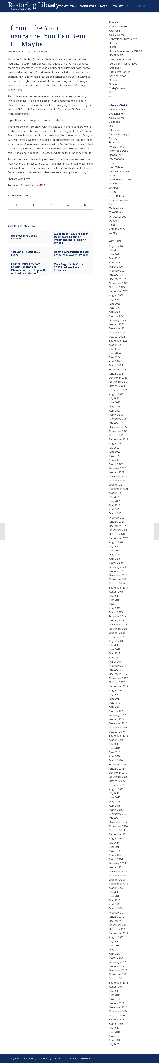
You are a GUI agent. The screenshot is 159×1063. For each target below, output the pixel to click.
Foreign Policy (117, 146)
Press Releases (117, 196)
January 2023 (116, 423)
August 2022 (116, 443)
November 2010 (118, 1011)
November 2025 (118, 283)
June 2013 (114, 896)
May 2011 (114, 999)
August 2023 (116, 394)
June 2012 (114, 945)
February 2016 (117, 764)
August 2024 (116, 345)
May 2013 (114, 900)
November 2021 (118, 480)
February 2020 (117, 567)
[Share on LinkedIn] (67, 204)
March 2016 (116, 760)
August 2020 (116, 542)
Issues (112, 163)
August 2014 (116, 838)
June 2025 (114, 303)
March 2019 (116, 612)
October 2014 (117, 830)
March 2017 (116, 711)
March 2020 (116, 563)
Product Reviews (118, 200)
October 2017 (117, 682)
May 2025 (114, 307)
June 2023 (114, 402)
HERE (42, 185)
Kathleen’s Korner (119, 72)
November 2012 (118, 925)
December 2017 (118, 674)
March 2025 (116, 316)
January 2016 (116, 768)
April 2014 (115, 855)
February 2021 (117, 517)
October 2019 (117, 583)
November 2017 (118, 678)
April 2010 (115, 1040)
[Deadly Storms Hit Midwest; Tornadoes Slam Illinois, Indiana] (2, 531)
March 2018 (116, 661)
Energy (113, 138)
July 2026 (114, 250)
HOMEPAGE (116, 55)
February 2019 (117, 616)
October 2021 (117, 484)
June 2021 (114, 501)
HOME (112, 47)
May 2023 (114, 406)
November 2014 (118, 826)
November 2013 (118, 875)
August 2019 (116, 591)
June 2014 (114, 846)
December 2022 (118, 427)
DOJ (111, 126)
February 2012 (117, 962)
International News (120, 59)
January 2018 (116, 670)
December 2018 (118, 624)
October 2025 (117, 287)
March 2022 (116, 464)
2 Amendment (117, 113)
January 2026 (116, 275)
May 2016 (114, 752)
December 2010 (118, 1007)
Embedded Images (119, 134)
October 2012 (117, 929)
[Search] (128, 6)
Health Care (116, 155)
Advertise (114, 30)
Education (114, 130)
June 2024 (114, 353)
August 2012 (116, 937)
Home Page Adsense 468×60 (125, 51)
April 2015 (115, 805)
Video (112, 224)
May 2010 (114, 1036)
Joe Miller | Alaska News (123, 63)
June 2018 (114, 649)
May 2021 (114, 505)
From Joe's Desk (118, 150)
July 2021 (114, 497)
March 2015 (116, 810)
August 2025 (116, 295)
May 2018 (114, 653)
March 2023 (116, 415)
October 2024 (117, 336)
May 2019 (114, 604)
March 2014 (116, 859)
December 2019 (118, 575)
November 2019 (118, 579)
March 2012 (116, 958)
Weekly (113, 233)
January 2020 (116, 571)
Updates (114, 220)
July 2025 (114, 299)
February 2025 (117, 320)
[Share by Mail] (84, 204)
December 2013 (118, 871)
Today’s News (117, 88)
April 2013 (115, 904)
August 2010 (116, 1023)
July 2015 (114, 793)
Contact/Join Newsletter (123, 39)
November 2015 (118, 776)
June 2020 (114, 550)
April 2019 (115, 608)
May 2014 (114, 851)
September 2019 (118, 587)
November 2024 (118, 332)
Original (113, 187)
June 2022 (114, 451)
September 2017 (118, 686)
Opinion (113, 84)
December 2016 (118, 723)
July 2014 (114, 842)
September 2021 (118, 489)
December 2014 (118, 822)
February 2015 (117, 814)
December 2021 (118, 476)
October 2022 (117, 435)
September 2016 (118, 735)
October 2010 (117, 1015)
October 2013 (117, 879)
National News (117, 76)
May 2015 (114, 801)
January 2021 (116, 521)
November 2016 (118, 727)
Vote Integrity (117, 229)
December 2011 (118, 970)
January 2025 (116, 324)
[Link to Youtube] (139, 6)
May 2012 (114, 949)
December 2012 (118, 921)
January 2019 (116, 620)
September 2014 (118, 834)
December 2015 (118, 772)
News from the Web (120, 179)
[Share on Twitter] (33, 204)
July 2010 (114, 1027)
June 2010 (114, 1032)
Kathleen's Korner (119, 171)
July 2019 (114, 596)
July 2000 (114, 1044)
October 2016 (117, 731)
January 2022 (116, 472)
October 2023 (117, 386)
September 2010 (118, 1019)
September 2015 (118, 785)
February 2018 (117, 665)
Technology (116, 208)
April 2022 (115, 460)
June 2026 (114, 254)
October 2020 (117, 534)
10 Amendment (118, 109)
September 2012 (118, 933)
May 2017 (114, 702)
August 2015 (116, 789)
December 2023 (118, 377)
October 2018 (117, 632)
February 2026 (117, 270)
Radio (112, 204)
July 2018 (114, 645)
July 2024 (114, 349)
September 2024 (118, 340)
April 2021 (115, 509)
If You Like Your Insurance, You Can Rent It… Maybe (47, 36)
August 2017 (116, 690)
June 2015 (114, 797)
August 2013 (116, 888)
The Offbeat (116, 212)
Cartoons (114, 122)
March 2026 (116, 266)
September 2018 (118, 637)
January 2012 (116, 966)
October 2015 (117, 781)
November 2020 (118, 530)
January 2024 (116, 373)
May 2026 (114, 258)
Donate (113, 43)
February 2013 (117, 912)
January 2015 (116, 818)
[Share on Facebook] (16, 204)
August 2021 (116, 493)
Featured (114, 142)
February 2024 (117, 369)
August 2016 (116, 740)
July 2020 (114, 546)
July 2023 (114, 398)
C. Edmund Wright (38, 51)
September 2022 (118, 439)
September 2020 (118, 538)
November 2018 (118, 628)
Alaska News (116, 34)
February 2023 (117, 419)
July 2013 (114, 892)
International (116, 159)
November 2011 (118, 974)
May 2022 (114, 456)
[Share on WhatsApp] (50, 204)
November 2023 (118, 381)
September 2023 (118, 390)
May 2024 (114, 357)
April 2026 (115, 262)
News (112, 175)
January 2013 (116, 916)
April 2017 (115, 707)
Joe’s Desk (115, 67)
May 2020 (114, 554)
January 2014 (116, 867)
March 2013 (116, 908)
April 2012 (115, 953)
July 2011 (114, 991)
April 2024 (115, 361)
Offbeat (113, 80)
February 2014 (117, 863)
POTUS (113, 192)
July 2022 (114, 447)
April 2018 (115, 657)
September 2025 (118, 291)
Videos (113, 92)
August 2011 (116, 986)
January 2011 (116, 1003)
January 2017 (116, 719)
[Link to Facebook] (149, 6)
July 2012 (114, 941)
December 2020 (118, 526)
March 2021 (116, 513)
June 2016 (114, 748)
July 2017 (114, 694)
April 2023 (115, 410)
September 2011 (118, 982)
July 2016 (114, 744)
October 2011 (117, 978)
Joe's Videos (116, 167)
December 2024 (118, 328)
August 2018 (116, 641)
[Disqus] (54, 330)
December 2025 (118, 279)
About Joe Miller (118, 26)
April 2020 (115, 558)
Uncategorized (117, 216)
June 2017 (114, 698)
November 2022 (118, 431)
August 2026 (116, 246)
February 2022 (117, 468)
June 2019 (114, 600)
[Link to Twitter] (144, 6)
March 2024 (116, 365)
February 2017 (117, 715)
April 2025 (115, 312)
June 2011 (114, 995)
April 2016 (115, 756)
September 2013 (118, 884)
